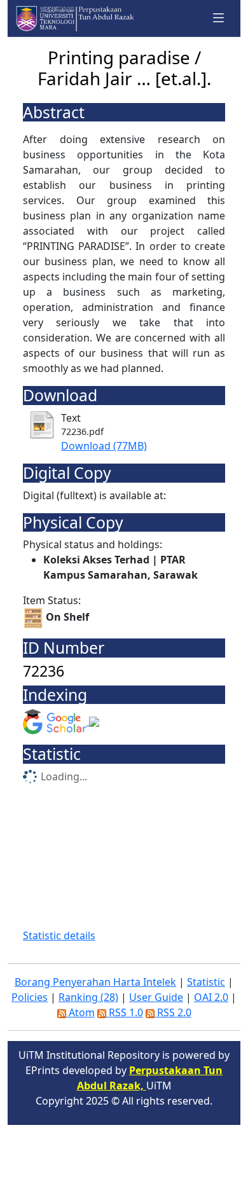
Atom (80, 1012)
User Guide (156, 997)
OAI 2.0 (211, 997)
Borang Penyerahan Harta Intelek (95, 982)
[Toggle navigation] (219, 18)
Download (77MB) (104, 446)
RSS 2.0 (173, 1012)
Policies (29, 997)
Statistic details (59, 935)
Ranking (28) (88, 997)
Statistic (206, 982)
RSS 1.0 (124, 1012)
